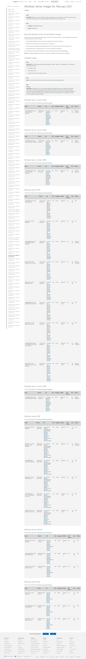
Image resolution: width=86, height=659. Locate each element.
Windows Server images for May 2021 (14, 245)
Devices (35, 1)
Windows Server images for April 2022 (14, 200)
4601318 (45, 428)
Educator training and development (36, 649)
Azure (57, 639)
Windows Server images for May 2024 (14, 112)
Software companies (59, 651)
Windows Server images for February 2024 (14, 122)
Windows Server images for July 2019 (14, 322)
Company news (72, 643)
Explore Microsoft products (8, 651)
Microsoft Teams (45, 649)
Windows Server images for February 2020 (14, 298)
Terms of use (52, 656)
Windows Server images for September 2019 (14, 315)
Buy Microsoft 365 (54, 1)
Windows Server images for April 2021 (14, 249)
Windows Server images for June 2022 (14, 193)
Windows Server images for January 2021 (14, 259)
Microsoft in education (34, 639)
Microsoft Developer (59, 641)
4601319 (49, 112)
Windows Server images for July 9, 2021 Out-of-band (14, 238)
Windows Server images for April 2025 (14, 73)
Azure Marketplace (64, 51)
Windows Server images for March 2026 (14, 31)
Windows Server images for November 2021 (14, 221)
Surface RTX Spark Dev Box (8, 645)
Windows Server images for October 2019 (14, 312)
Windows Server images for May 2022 (14, 196)
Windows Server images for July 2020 (14, 280)
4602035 (47, 179)
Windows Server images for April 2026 (14, 28)
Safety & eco (62, 656)
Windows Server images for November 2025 (14, 45)
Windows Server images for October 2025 (14, 52)
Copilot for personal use (7, 649)
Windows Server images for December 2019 (14, 305)
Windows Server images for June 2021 (14, 242)
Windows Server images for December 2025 (14, 42)
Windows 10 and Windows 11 (14, 6)
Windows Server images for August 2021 (14, 231)
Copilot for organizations (7, 647)
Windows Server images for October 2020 (14, 270)
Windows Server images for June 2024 (14, 108)
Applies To (27, 10)
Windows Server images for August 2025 (14, 59)
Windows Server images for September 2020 (14, 273)
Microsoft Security (45, 641)
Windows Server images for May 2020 (14, 287)
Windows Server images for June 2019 (14, 326)
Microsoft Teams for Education (35, 643)
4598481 (47, 121)
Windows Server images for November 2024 (14, 91)
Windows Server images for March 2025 (14, 77)
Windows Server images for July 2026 (14, 17)
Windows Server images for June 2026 (14, 21)
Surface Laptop (6, 641)
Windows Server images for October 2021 (14, 224)
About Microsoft (72, 641)
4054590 (49, 429)
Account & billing (41, 1)
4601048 (48, 545)
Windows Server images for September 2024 (14, 98)
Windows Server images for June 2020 (14, 284)
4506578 (48, 218)
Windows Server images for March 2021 (14, 252)
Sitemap (37, 656)
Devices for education (34, 641)
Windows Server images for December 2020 (14, 263)
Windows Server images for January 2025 (14, 84)
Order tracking (20, 647)
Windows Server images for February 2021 (14, 256)
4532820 (45, 437)
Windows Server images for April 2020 (14, 291)
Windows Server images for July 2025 (14, 63)
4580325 (49, 117)
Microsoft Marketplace (60, 649)
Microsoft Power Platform (46, 647)
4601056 (47, 174)
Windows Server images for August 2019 (14, 319)
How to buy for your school (34, 647)
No (53, 633)
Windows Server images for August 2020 (14, 277)
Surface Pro (6, 639)
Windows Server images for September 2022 (14, 182)
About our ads (72, 656)
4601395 (47, 181)
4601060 (48, 205)
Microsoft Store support (21, 643)
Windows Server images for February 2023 (14, 164)
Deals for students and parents (35, 651)
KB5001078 (55, 88)
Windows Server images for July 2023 (14, 147)
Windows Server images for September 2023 (14, 140)
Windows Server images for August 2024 (14, 101)
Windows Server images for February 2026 (14, 35)
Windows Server (11, 9)
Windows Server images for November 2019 (14, 308)
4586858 (47, 124)
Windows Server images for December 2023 (14, 129)
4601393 (48, 215)
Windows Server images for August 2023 (14, 143)
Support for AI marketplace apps (61, 645)
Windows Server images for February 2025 (14, 80)
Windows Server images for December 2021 (14, 217)
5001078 (45, 439)
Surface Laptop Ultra (7, 643)
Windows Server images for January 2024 (14, 126)
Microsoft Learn (59, 643)
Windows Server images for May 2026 (14, 24)
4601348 (48, 594)
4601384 (48, 541)
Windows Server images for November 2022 (14, 175)
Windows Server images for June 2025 (14, 66)
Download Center (20, 641)
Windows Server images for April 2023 (14, 157)
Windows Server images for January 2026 (14, 38)
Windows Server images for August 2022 (14, 186)
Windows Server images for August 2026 (14, 14)
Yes (45, 633)
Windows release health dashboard (45, 103)
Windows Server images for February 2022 (14, 207)
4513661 (47, 184)
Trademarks (57, 656)
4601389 (48, 213)
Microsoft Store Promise (21, 651)
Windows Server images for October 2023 (14, 136)
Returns (19, 645)
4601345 (48, 203)
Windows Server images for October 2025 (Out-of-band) (14, 49)
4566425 (48, 550)
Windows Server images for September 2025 (14, 56)
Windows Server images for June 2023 (14, 150)
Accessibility (71, 651)
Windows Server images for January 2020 (14, 301)
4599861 (47, 119)
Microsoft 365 (21, 1)
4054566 (48, 544)
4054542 (48, 596)
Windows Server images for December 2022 (14, 171)
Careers (71, 639)
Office (26, 1)
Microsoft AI (44, 639)
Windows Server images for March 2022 (14, 203)
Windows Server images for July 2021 (14, 235)
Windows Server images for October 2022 (14, 178)
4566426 (48, 602)
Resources (47, 1)
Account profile (20, 639)
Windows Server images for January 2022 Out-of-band (14, 210)
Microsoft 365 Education (34, 645)
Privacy (48, 656)
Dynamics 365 (45, 643)
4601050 (47, 114)
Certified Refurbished (21, 649)
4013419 (45, 434)
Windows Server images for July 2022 (14, 189)
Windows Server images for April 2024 (14, 115)
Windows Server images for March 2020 (14, 294)
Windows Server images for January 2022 (14, 214)
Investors (71, 647)
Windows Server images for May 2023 (14, 154)
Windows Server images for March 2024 (14, 119)
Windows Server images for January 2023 (14, 168)
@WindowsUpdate (33, 53)
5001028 (49, 172)
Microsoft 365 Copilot (46, 651)
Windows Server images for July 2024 (14, 105)
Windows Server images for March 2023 (14, 161)
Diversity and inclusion (73, 649)
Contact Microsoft (42, 656)
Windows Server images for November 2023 (14, 133)
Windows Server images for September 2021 (14, 228)
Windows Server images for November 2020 (14, 266)
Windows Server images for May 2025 (14, 70)
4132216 (49, 438)
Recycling (66, 656)
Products (29, 1)
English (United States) (9, 656)
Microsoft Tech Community (60, 647)
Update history (11, 11)
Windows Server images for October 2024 (14, 94)
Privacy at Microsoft (72, 645)
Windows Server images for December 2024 (14, 87)
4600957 (48, 597)
